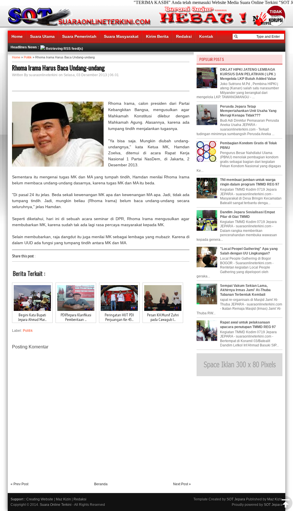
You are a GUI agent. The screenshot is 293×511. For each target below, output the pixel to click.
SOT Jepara (236, 499)
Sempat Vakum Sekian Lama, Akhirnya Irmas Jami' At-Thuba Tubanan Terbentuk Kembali (245, 290)
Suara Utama (42, 36)
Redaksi (184, 36)
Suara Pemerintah (79, 36)
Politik (28, 57)
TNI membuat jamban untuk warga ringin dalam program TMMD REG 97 (249, 182)
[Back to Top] (285, 503)
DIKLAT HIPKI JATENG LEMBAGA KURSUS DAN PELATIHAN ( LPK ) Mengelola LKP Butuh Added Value (248, 74)
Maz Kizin (63, 499)
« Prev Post (19, 484)
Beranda (101, 484)
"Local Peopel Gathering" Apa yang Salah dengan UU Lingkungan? (249, 251)
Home (17, 36)
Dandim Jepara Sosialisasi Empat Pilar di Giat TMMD (247, 214)
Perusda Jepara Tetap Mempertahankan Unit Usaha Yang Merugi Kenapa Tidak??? (248, 110)
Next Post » (182, 484)
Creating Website (39, 499)
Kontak (206, 36)
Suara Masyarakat (121, 36)
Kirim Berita (157, 36)
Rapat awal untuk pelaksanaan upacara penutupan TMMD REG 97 (248, 324)
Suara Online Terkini (56, 505)
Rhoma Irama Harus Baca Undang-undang (58, 67)
